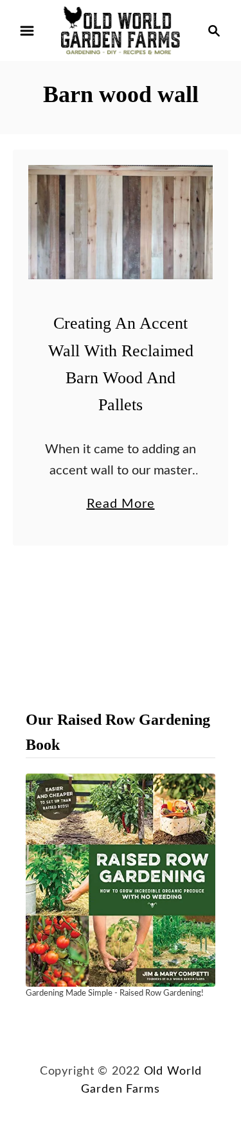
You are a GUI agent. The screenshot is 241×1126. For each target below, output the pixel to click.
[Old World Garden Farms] (120, 30)
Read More (121, 506)
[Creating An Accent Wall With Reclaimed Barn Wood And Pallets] (120, 222)
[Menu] (27, 31)
